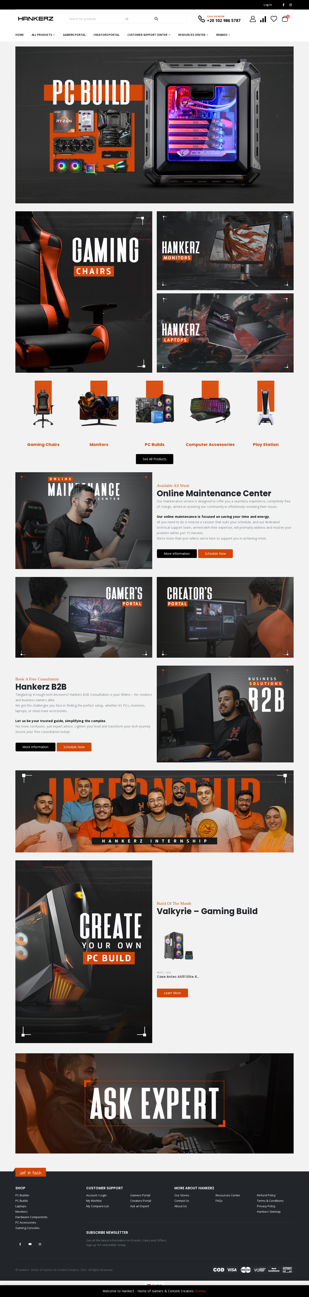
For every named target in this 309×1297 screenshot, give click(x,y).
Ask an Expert (139, 1206)
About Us (180, 1206)
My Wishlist (94, 1201)
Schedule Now (215, 553)
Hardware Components (31, 1217)
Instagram (40, 1244)
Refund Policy (266, 1195)
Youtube (30, 1244)
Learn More (172, 993)
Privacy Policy (266, 1206)
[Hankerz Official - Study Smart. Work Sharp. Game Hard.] (35, 19)
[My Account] (252, 19)
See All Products (154, 459)
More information (177, 553)
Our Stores (181, 1195)
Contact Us (181, 1201)
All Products (42, 35)
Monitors (21, 1211)
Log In (268, 4)
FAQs (219, 1201)
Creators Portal (106, 35)
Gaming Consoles (27, 1228)
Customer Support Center (147, 35)
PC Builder (22, 1195)
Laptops (20, 1206)
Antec (160, 972)
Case (168, 972)
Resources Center (191, 35)
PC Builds (21, 1201)
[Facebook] (283, 5)
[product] (178, 945)
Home (19, 35)
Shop (20, 1188)
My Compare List (97, 1206)
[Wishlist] (273, 19)
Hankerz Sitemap (269, 1211)
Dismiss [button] (200, 1291)
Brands (221, 35)
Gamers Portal (74, 35)
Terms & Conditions (270, 1201)
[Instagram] (290, 5)
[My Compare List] (263, 19)
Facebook (20, 1244)
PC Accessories (25, 1222)
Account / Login (96, 1195)
